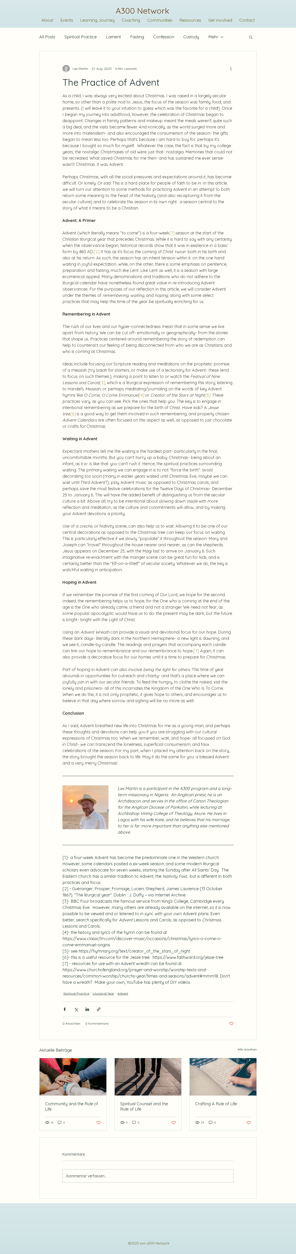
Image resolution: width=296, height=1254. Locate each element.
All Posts (47, 36)
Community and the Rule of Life (71, 1106)
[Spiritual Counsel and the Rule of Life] (148, 1077)
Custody (191, 36)
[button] (251, 37)
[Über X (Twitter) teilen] (76, 1009)
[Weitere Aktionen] (231, 68)
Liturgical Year (103, 993)
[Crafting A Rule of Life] (223, 1077)
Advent (122, 993)
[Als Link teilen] (98, 1009)
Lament (113, 36)
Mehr (213, 36)
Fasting (137, 36)
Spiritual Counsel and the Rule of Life (144, 1106)
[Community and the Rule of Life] (73, 1077)
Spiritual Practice (81, 36)
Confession (163, 36)
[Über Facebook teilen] (64, 1009)
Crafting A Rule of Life (216, 1103)
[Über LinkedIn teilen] (87, 1009)
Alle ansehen (247, 1049)
